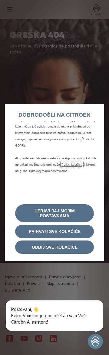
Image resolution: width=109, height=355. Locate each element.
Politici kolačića (71, 164)
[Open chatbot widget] (95, 341)
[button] (54, 213)
